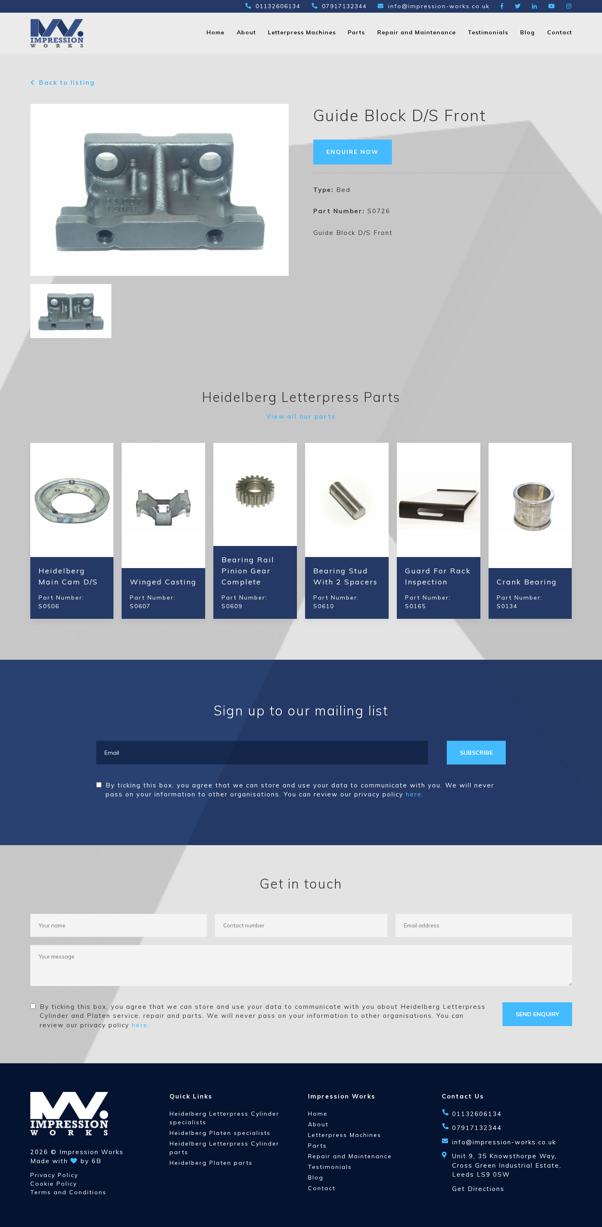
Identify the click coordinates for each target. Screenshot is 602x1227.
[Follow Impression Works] (502, 6)
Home (215, 32)
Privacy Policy (54, 1175)
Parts (356, 32)
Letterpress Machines (302, 32)
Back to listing (67, 82)
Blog (527, 32)
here (414, 794)
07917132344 (344, 6)
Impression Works (91, 1152)
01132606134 (278, 6)
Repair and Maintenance (416, 32)
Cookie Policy (53, 1183)
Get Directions (478, 1189)
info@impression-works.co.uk (439, 6)
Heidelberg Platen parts (211, 1162)
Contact (559, 32)
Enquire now (352, 152)
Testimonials (488, 32)
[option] (159, 190)
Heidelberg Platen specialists (220, 1133)
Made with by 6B (66, 1161)
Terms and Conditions (68, 1192)
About (246, 32)
